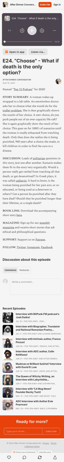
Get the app (45, 452)
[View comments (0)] (24, 457)
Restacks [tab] (24, 270)
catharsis (21, 181)
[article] (32, 317)
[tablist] (17, 270)
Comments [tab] (10, 270)
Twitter (21, 247)
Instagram (33, 247)
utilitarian (39, 158)
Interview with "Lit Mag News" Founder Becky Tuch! (34, 390)
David (42, 371)
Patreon (40, 239)
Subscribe (45, 4)
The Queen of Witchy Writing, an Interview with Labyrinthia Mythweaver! (35, 378)
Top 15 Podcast (23, 89)
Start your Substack (25, 452)
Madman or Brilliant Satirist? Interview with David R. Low (38, 365)
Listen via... (38, 51)
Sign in (57, 4)
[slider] (28, 41)
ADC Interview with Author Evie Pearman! (34, 403)
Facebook (47, 247)
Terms (53, 443)
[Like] (9, 457)
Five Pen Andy (31, 321)
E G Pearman (50, 408)
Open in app (16, 51)
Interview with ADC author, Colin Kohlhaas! (35, 353)
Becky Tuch (50, 396)
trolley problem (12, 110)
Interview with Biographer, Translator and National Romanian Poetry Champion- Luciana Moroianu (38, 328)
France (43, 346)
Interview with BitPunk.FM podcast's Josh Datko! (37, 315)
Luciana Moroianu (51, 334)
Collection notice (32, 446)
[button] (9, 30)
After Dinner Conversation (17, 80)
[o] (8, 317)
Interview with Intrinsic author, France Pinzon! (38, 340)
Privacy (46, 443)
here (19, 215)
